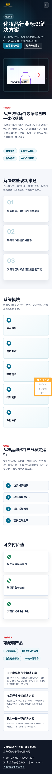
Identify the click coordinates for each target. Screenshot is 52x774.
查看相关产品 (12, 45)
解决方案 (8, 16)
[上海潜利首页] (8, 5)
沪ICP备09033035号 (14, 767)
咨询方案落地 (33, 45)
